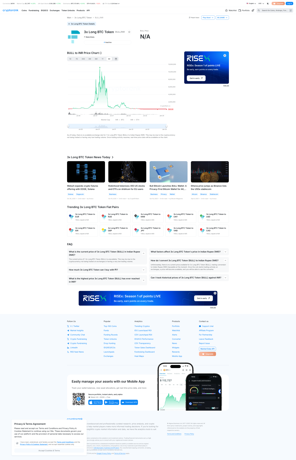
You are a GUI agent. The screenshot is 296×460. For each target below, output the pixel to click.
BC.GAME (221, 18)
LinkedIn (74, 347)
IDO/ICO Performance (143, 339)
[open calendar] (116, 59)
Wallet (172, 194)
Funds (106, 330)
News (174, 343)
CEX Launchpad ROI (143, 335)
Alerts (174, 335)
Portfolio (176, 326)
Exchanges (108, 356)
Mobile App (177, 356)
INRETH (134, 120)
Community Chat (77, 335)
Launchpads (109, 352)
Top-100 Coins (110, 326)
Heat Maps (139, 356)
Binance (203, 194)
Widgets (175, 347)
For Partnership (205, 335)
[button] (95, 402)
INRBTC (119, 120)
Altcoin (194, 194)
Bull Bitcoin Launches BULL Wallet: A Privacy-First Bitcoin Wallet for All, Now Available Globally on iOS (168, 189)
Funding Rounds (111, 335)
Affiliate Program (206, 330)
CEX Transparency (142, 343)
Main (69, 17)
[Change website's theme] (268, 3)
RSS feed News (77, 352)
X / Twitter (74, 326)
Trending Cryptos (142, 326)
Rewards (176, 352)
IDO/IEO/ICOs (109, 347)
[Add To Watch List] (129, 32)
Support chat (207, 326)
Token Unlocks (110, 339)
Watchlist (176, 330)
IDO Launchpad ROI (142, 330)
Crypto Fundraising (78, 339)
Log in (289, 3)
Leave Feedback (206, 339)
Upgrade (280, 3)
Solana (70, 194)
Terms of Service (119, 453)
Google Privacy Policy (104, 453)
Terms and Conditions (174, 434)
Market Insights (76, 330)
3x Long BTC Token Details (83, 24)
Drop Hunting (109, 343)
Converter (176, 339)
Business (112, 194)
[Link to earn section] (252, 10)
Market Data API (207, 349)
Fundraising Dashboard (144, 352)
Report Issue (204, 343)
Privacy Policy (189, 434)
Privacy (164, 194)
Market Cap (105, 120)
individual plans (99, 448)
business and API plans (111, 448)
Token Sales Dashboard (144, 347)
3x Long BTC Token (83, 17)
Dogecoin (80, 194)
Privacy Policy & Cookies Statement (34, 444)
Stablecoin (214, 194)
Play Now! (207, 18)
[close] (224, 55)
